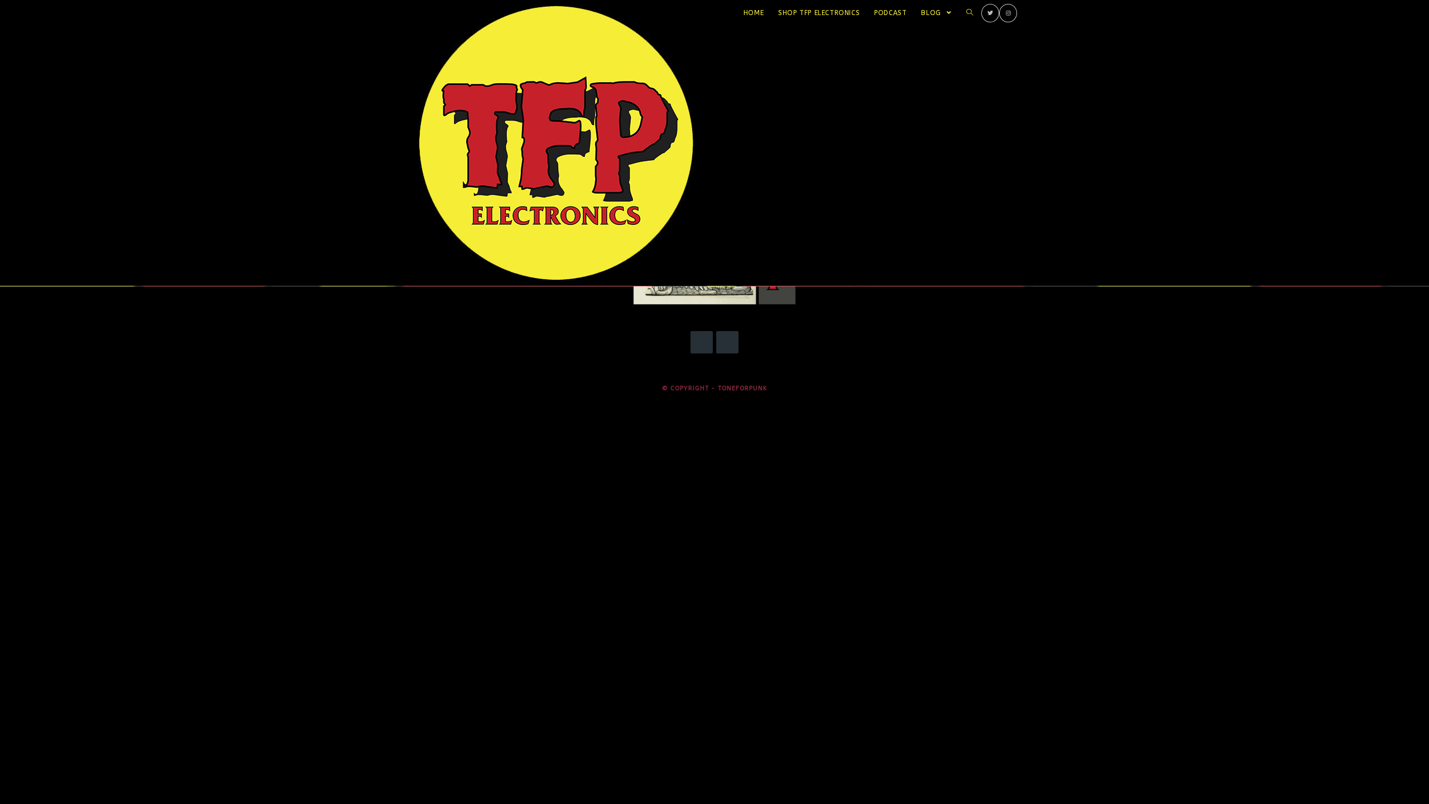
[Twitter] (990, 13)
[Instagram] (1008, 13)
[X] (701, 342)
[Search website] (969, 13)
